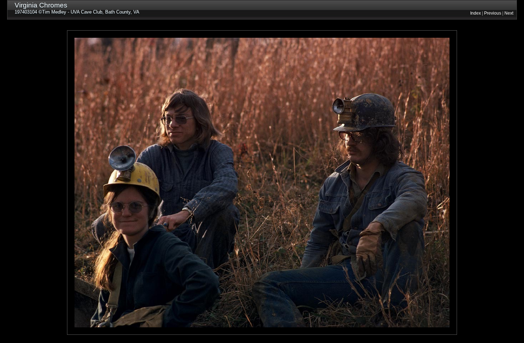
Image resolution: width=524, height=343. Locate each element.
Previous (492, 13)
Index (475, 13)
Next (508, 13)
